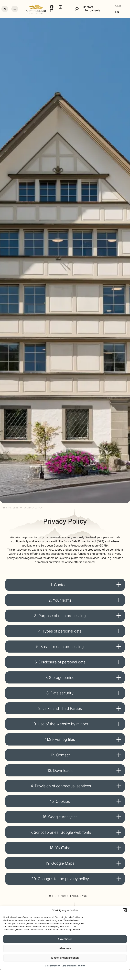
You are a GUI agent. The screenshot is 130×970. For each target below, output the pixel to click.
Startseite (12, 507)
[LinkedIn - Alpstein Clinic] (52, 11)
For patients (92, 10)
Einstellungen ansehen (65, 957)
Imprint (81, 965)
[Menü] (14, 9)
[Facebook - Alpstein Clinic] (52, 7)
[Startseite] (4, 9)
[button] (125, 910)
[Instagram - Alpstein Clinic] (61, 7)
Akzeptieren (65, 939)
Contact (88, 7)
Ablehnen (65, 948)
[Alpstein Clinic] (36, 8)
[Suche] (77, 9)
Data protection (52, 965)
